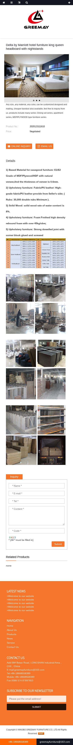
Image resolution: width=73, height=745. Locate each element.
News (10, 638)
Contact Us (13, 647)
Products (11, 634)
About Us (12, 630)
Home (10, 625)
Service (11, 642)
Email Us (46, 146)
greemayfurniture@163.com (55, 741)
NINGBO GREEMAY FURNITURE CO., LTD (38, 730)
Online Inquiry (21, 146)
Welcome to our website (21, 596)
